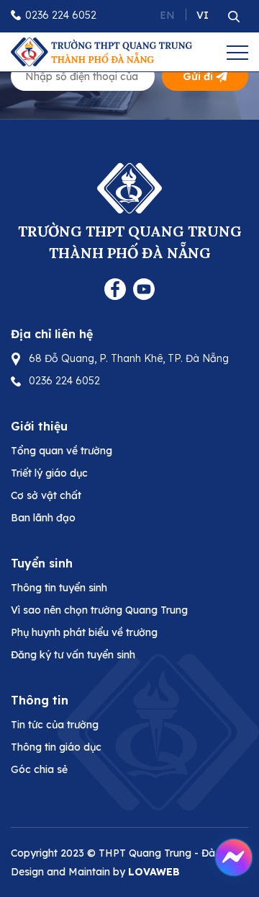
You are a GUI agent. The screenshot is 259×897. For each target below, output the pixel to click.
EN (167, 15)
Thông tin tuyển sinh (59, 587)
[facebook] (115, 287)
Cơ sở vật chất (46, 495)
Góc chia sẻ (39, 769)
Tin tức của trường (55, 724)
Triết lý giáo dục (49, 473)
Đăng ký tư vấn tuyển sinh (73, 654)
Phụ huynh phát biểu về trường (84, 632)
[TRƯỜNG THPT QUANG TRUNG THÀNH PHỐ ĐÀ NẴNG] (101, 50)
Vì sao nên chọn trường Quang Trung (99, 610)
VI (202, 15)
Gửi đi (198, 76)
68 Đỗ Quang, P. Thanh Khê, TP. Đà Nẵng (129, 358)
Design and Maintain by (95, 871)
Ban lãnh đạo (43, 517)
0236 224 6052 (60, 15)
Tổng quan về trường (61, 450)
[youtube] (144, 287)
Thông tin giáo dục (56, 747)
